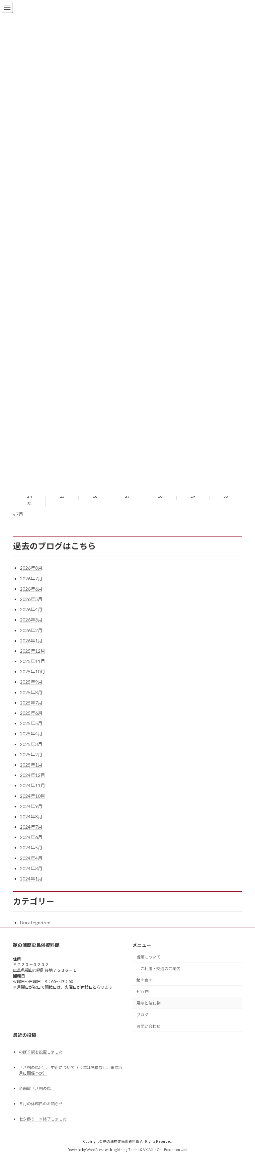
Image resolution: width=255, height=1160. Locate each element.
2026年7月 (31, 578)
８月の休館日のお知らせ (41, 1103)
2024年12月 (32, 775)
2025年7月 (31, 702)
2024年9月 (31, 806)
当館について (148, 956)
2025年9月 (31, 682)
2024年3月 (31, 868)
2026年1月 (31, 640)
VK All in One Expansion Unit (165, 1150)
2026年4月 (31, 609)
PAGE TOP (243, 1118)
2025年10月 (32, 671)
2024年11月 (32, 785)
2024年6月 (31, 837)
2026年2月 (31, 630)
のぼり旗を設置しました (41, 1052)
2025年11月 (32, 661)
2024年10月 (32, 796)
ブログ (142, 1014)
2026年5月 (31, 599)
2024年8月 (31, 816)
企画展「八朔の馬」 (37, 1088)
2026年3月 (31, 619)
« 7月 (18, 514)
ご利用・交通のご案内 (160, 968)
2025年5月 (31, 723)
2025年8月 (31, 692)
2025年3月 (31, 744)
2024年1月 (31, 878)
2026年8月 (31, 568)
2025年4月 (31, 733)
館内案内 (144, 980)
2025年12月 (32, 651)
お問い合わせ (148, 1026)
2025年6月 (31, 713)
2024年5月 (31, 847)
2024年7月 (31, 827)
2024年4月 (31, 858)
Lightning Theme (126, 1150)
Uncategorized (35, 922)
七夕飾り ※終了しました (43, 1119)
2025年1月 (31, 765)
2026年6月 (31, 589)
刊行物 (142, 991)
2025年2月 (31, 754)
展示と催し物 (148, 1003)
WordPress (95, 1150)
